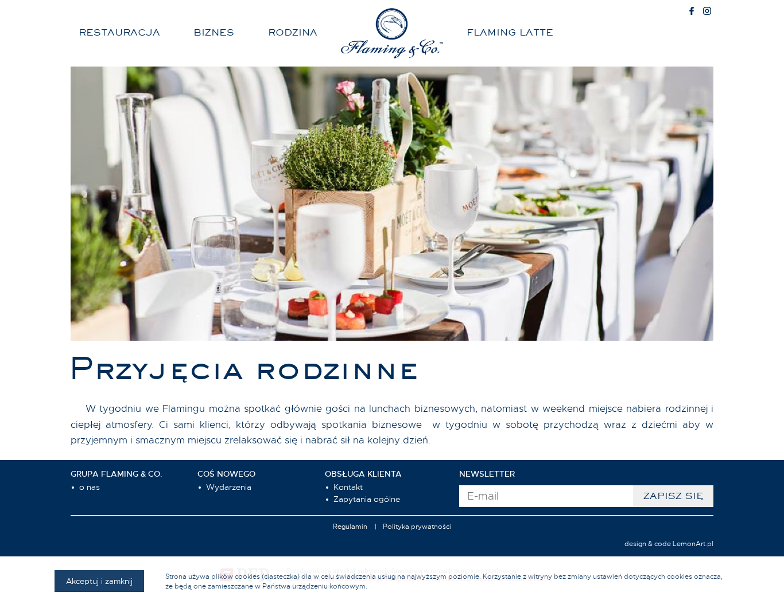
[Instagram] (707, 12)
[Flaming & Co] (392, 33)
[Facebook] (691, 12)
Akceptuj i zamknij (99, 581)
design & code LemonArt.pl (668, 543)
